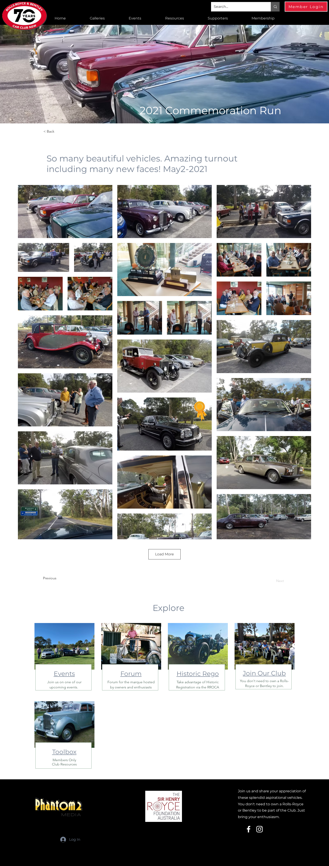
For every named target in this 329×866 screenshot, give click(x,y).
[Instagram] (259, 829)
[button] (97, 18)
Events (64, 673)
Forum (131, 673)
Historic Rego (198, 673)
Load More (164, 554)
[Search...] (275, 6)
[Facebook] (248, 829)
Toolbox (64, 752)
